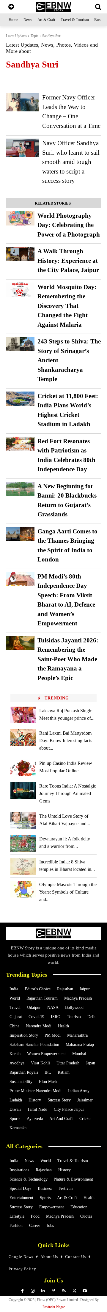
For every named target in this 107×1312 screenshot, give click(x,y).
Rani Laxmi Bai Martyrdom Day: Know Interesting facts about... (65, 741)
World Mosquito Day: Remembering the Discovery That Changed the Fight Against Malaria (67, 305)
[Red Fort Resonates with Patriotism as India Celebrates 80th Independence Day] (20, 444)
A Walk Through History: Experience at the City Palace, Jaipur (68, 261)
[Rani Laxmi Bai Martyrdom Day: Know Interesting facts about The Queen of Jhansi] (23, 737)
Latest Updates (16, 36)
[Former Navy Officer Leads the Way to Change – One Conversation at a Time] (22, 102)
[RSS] (64, 1291)
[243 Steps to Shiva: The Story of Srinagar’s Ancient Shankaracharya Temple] (20, 344)
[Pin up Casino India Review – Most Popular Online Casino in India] (23, 767)
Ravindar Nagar (54, 1307)
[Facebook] (22, 1291)
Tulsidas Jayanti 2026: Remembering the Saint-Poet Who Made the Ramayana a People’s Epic (67, 659)
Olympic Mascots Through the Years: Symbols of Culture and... (68, 892)
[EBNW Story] (53, 7)
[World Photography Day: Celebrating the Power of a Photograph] (20, 218)
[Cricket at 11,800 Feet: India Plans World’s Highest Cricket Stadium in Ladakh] (20, 399)
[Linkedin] (43, 1291)
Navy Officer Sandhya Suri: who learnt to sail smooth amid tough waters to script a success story (71, 161)
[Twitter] (74, 1291)
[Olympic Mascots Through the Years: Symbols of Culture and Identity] (23, 889)
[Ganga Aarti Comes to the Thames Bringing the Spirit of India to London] (20, 534)
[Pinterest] (53, 1291)
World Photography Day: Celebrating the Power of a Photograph (68, 225)
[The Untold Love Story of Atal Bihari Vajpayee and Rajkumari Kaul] (23, 820)
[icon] (11, 7)
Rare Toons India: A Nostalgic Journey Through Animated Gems (67, 793)
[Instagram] (33, 1291)
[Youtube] (85, 1291)
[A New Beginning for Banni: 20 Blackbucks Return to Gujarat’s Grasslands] (20, 489)
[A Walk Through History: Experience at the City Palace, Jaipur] (20, 254)
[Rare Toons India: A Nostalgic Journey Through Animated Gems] (23, 790)
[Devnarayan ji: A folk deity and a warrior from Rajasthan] (23, 843)
